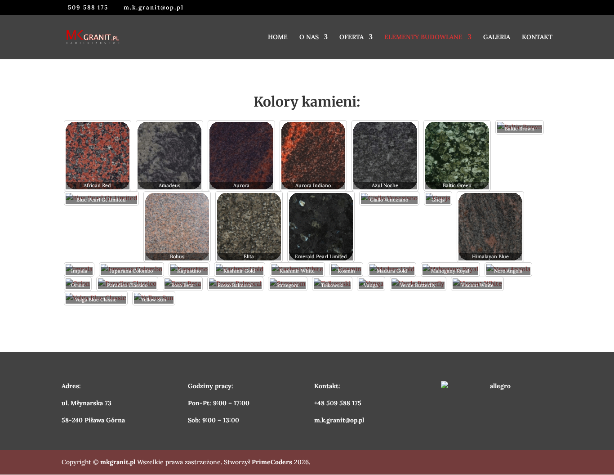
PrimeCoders (272, 462)
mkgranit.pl (117, 462)
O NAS (309, 37)
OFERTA (351, 37)
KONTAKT (537, 37)
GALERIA (496, 37)
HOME (278, 37)
